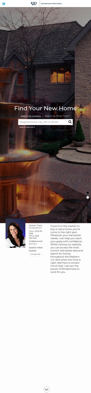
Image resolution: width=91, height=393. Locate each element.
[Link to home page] (34, 3)
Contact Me (35, 254)
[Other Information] (87, 197)
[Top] (87, 192)
